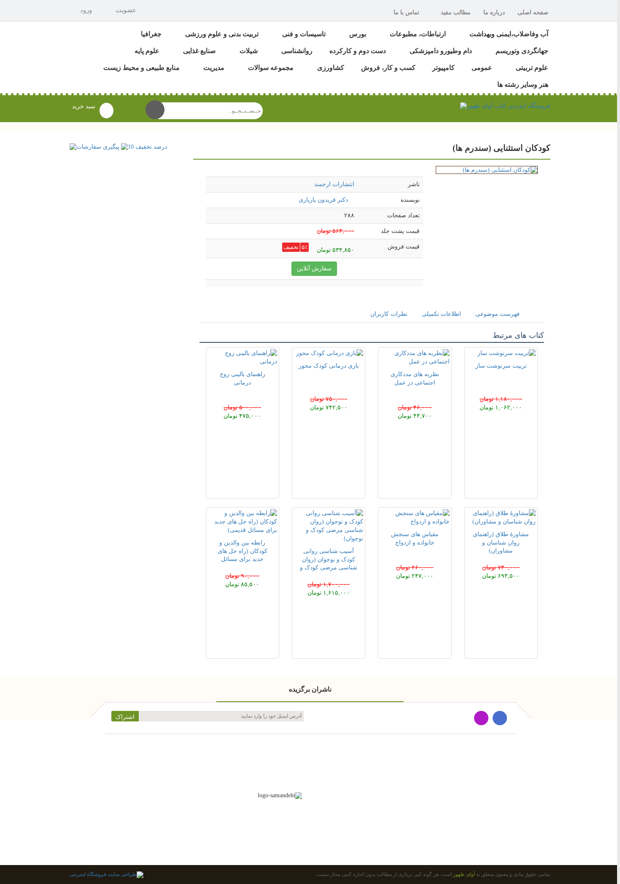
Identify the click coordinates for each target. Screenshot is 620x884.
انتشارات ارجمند (334, 184)
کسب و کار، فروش (388, 67)
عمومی (482, 67)
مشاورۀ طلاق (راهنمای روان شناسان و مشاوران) (501, 542)
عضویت (126, 10)
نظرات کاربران (388, 314)
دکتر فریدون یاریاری (323, 200)
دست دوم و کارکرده (357, 50)
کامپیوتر (443, 67)
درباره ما (494, 12)
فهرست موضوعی (497, 314)
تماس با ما (406, 12)
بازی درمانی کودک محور (329, 366)
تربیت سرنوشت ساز (501, 366)
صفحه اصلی (533, 12)
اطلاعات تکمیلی (441, 314)
